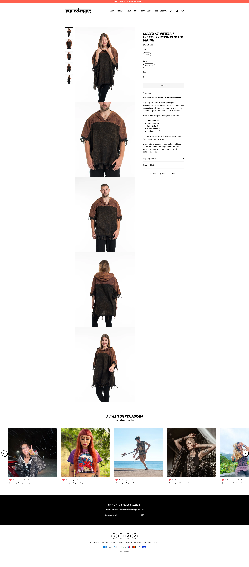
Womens (120, 11)
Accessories (145, 11)
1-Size (147, 55)
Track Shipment (94, 542)
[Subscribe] (142, 515)
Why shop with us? (150, 158)
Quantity (146, 72)
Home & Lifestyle (160, 11)
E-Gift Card (147, 542)
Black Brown (149, 66)
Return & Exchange (117, 542)
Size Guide (104, 542)
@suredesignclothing (124, 420)
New (112, 11)
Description (147, 93)
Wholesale (137, 542)
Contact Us (156, 542)
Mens (129, 11)
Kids (135, 11)
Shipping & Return (149, 165)
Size (144, 50)
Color (145, 61)
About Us (129, 542)
